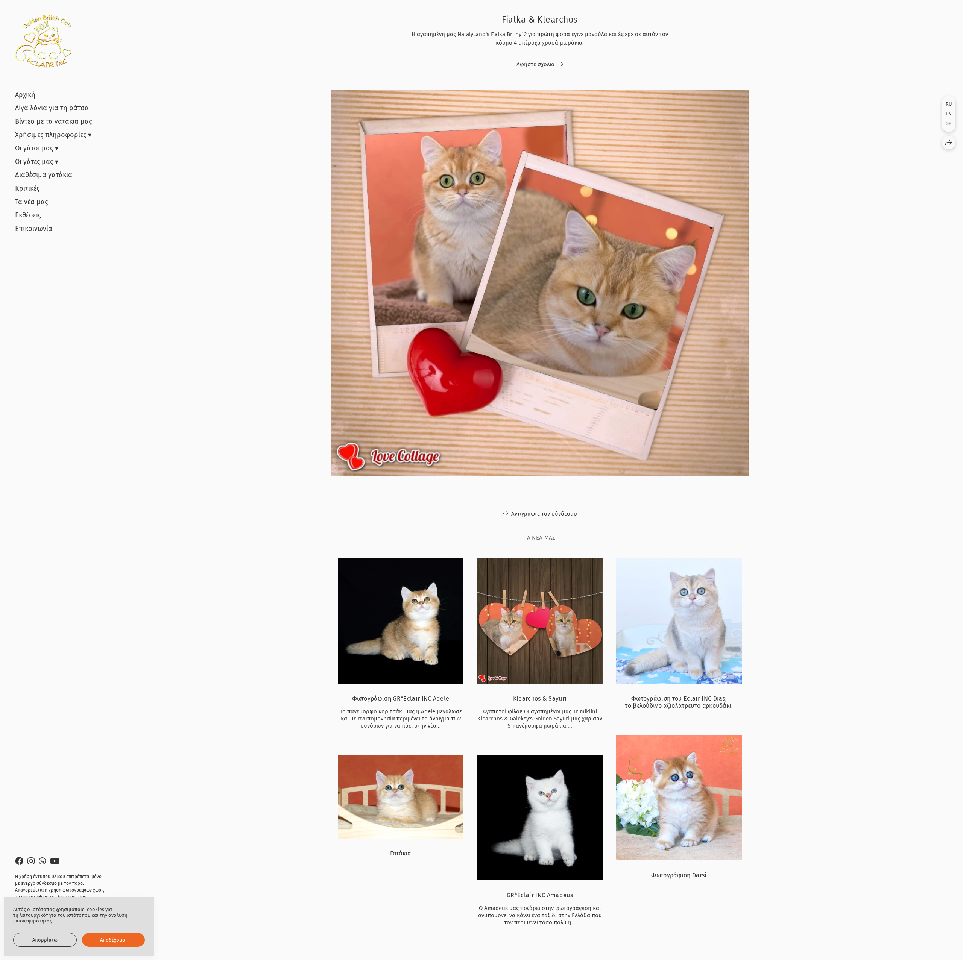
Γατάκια (400, 853)
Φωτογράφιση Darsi (678, 875)
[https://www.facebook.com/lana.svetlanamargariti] (19, 861)
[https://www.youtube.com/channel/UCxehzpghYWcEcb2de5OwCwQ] (54, 861)
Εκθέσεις (28, 215)
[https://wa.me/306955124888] (42, 861)
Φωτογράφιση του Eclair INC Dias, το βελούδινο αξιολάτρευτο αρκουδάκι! (679, 702)
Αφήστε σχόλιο (535, 64)
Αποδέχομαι (113, 940)
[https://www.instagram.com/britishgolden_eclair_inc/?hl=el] (31, 861)
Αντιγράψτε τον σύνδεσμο (544, 513)
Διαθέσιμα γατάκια (43, 175)
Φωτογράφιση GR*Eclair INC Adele (401, 698)
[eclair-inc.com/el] (43, 41)
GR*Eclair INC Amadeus (540, 895)
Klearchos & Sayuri (540, 698)
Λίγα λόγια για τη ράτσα (52, 108)
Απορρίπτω (45, 940)
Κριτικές (27, 188)
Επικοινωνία (33, 228)
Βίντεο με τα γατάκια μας (53, 121)
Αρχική (25, 95)
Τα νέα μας (31, 202)
